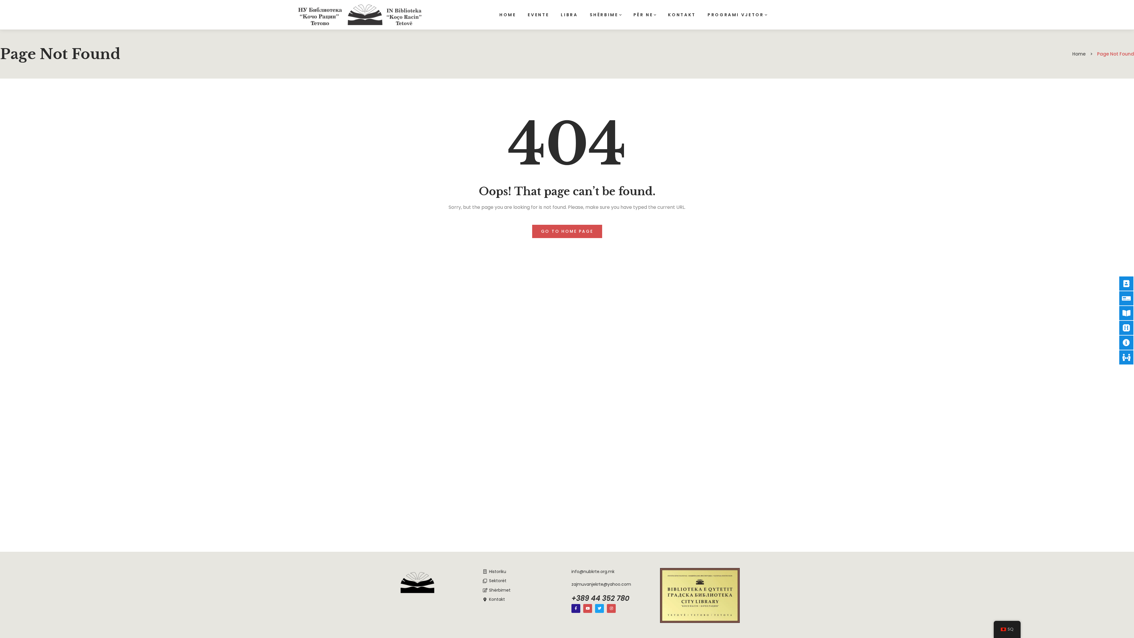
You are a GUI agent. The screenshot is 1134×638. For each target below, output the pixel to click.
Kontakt (497, 599)
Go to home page (567, 231)
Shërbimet (500, 590)
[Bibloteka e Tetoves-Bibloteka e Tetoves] (359, 14)
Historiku (497, 571)
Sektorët (497, 581)
